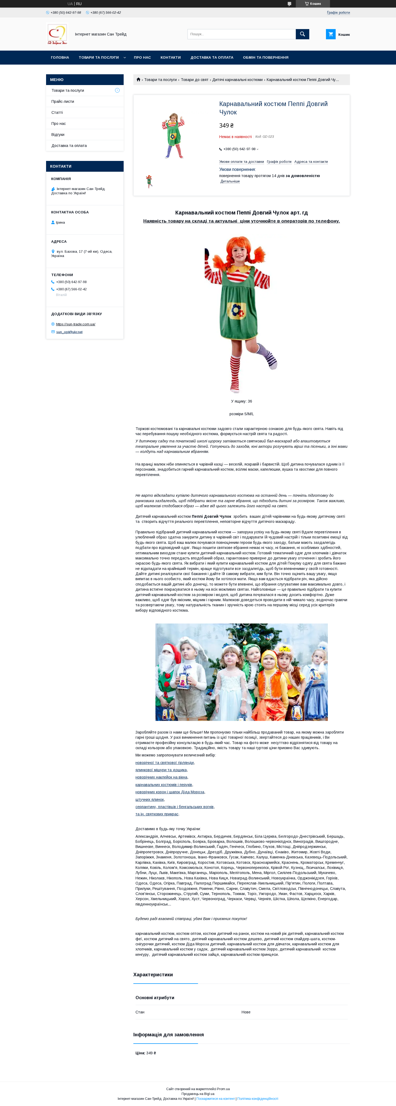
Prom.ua (223, 1089)
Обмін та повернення (266, 57)
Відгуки (57, 134)
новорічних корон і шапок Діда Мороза (170, 792)
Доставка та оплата (211, 57)
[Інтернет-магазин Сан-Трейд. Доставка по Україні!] (57, 43)
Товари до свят (195, 80)
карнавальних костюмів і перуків (164, 785)
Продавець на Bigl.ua (198, 1094)
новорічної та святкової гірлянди (165, 762)
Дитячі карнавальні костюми (237, 80)
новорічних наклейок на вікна (161, 777)
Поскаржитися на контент (215, 1099)
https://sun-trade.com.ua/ (75, 324)
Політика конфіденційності (257, 1099)
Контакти (171, 57)
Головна (60, 57)
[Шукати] (302, 34)
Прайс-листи (62, 101)
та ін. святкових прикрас (157, 814)
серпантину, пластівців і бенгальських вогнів (175, 807)
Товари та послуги (99, 57)
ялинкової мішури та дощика (161, 770)
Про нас (142, 57)
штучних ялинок (150, 799)
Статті (57, 112)
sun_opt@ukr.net (69, 332)
